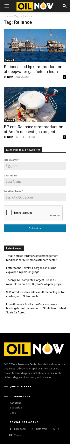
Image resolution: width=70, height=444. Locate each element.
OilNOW (8, 76)
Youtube (19, 435)
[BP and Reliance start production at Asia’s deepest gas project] (35, 104)
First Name (12, 159)
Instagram (41, 429)
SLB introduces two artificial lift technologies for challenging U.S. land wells (35, 294)
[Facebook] (10, 429)
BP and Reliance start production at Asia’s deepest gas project (33, 129)
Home (7, 16)
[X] (53, 429)
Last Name (10, 175)
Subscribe (35, 228)
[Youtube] (10, 435)
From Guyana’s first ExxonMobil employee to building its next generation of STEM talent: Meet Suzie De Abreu (36, 308)
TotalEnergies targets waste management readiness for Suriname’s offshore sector (32, 258)
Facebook (20, 429)
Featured (9, 60)
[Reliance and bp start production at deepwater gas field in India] (35, 45)
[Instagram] (32, 429)
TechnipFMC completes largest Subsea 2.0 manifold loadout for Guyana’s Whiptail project (34, 282)
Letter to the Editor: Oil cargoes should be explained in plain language (31, 270)
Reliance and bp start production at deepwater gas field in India (33, 69)
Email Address (13, 191)
